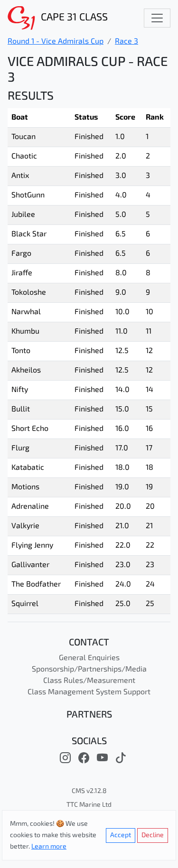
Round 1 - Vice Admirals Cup (55, 42)
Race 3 (126, 42)
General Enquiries (89, 658)
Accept (120, 835)
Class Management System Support (89, 692)
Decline (152, 835)
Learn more (48, 846)
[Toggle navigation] (157, 18)
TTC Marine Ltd (89, 805)
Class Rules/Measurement (89, 681)
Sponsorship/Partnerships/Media (89, 669)
